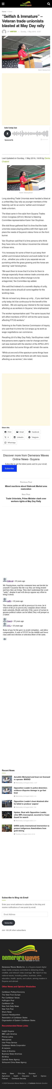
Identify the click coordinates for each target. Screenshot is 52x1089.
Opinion (43, 1076)
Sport (35, 1076)
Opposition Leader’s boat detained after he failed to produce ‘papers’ (31, 802)
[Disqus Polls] (26, 542)
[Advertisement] (26, 99)
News (10, 11)
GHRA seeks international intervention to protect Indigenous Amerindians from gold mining (31, 828)
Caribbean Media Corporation (14, 1045)
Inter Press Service (9, 1042)
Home (4, 11)
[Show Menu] (3, 4)
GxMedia (32, 1083)
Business (32, 1073)
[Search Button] (48, 4)
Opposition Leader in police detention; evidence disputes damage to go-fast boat (30, 790)
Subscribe (9, 468)
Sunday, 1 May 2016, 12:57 (31, 31)
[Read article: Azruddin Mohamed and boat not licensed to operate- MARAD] (7, 779)
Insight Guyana (8, 1031)
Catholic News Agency (11, 1059)
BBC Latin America (9, 1034)
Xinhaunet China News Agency (14, 1062)
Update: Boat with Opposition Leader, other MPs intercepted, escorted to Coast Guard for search (31, 814)
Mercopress (6, 1039)
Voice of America (8, 1051)
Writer (13, 31)
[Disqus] (26, 608)
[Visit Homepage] (26, 3)
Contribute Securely (19, 1078)
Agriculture (6, 1076)
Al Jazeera (6, 1048)
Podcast (5, 1078)
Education (25, 1076)
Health (16, 1076)
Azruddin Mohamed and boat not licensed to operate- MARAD (32, 778)
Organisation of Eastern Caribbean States (18, 1020)
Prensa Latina (7, 1037)
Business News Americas (12, 1053)
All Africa (5, 1056)
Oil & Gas (21, 1073)
